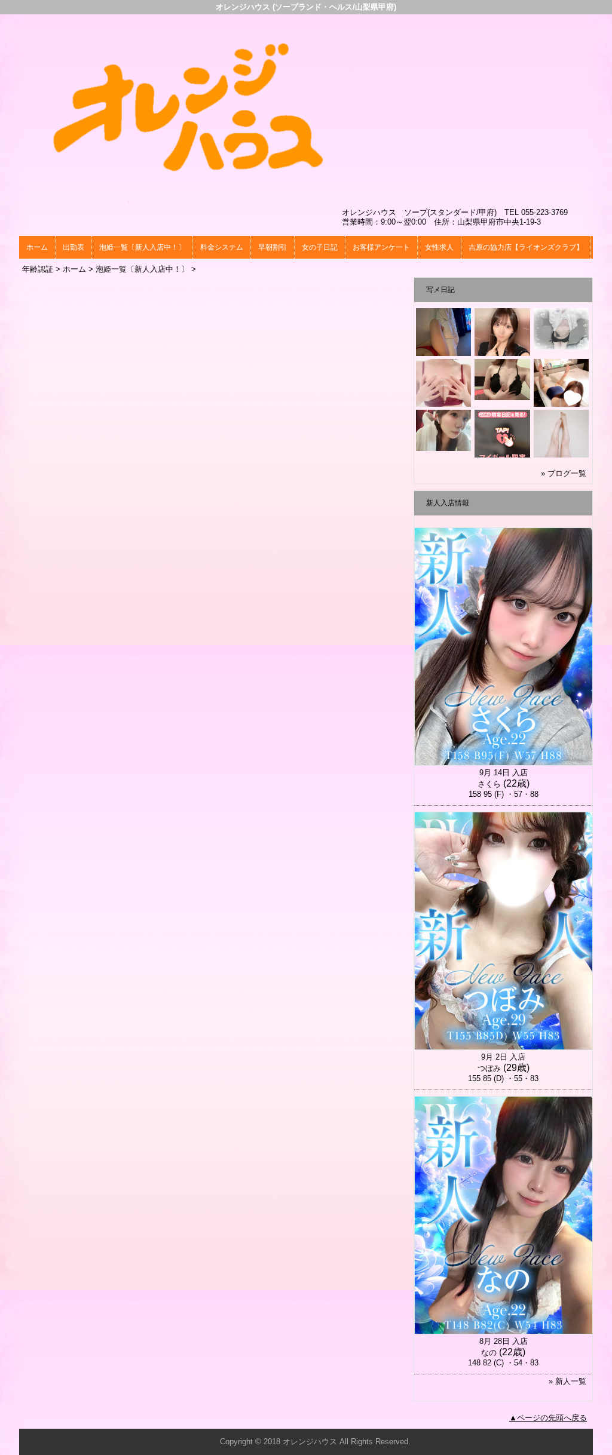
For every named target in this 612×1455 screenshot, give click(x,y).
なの (489, 1352)
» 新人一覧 (567, 1381)
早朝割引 (272, 247)
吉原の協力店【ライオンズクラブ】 (526, 247)
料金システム (221, 247)
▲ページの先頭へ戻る (548, 1417)
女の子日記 (320, 247)
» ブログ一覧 (563, 473)
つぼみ (489, 1068)
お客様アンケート (381, 247)
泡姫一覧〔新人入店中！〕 (142, 247)
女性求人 (439, 247)
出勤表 (73, 247)
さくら (489, 783)
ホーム (37, 247)
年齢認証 (37, 269)
